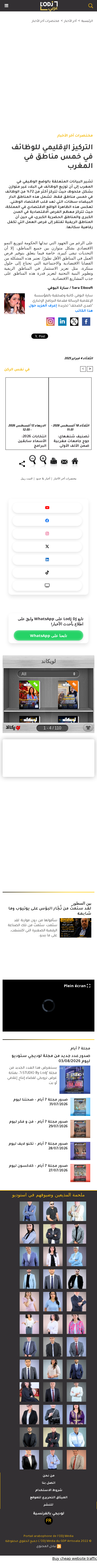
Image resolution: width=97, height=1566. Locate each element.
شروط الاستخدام (48, 1490)
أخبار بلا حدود (43, 478)
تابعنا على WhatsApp (48, 635)
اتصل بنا (48, 1483)
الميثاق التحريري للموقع (49, 1498)
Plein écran (75, 985)
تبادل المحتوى (46, 1546)
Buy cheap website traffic (74, 1558)
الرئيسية (87, 21)
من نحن (49, 1476)
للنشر (48, 1505)
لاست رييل (27, 478)
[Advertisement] (44, 72)
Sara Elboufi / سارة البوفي (70, 288)
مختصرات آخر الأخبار (45, 21)
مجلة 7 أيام (80, 1049)
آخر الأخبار (70, 21)
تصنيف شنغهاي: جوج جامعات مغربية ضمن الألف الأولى (71, 441)
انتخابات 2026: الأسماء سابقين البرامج (32, 441)
